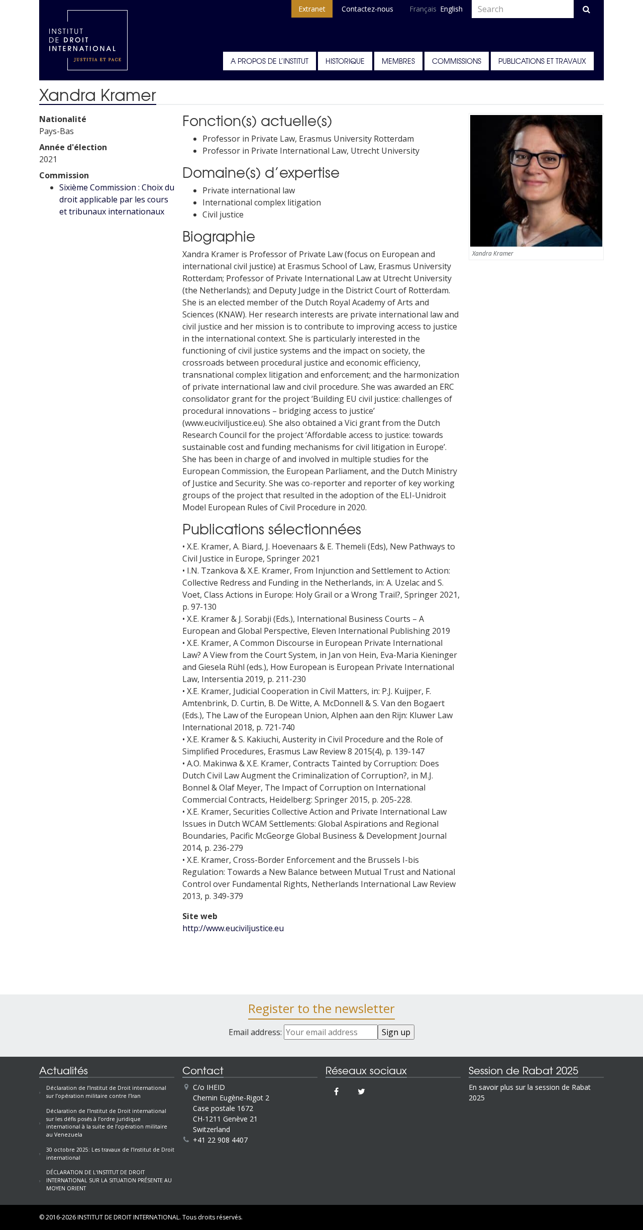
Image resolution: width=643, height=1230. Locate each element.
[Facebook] (336, 1091)
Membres (398, 61)
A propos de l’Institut (269, 61)
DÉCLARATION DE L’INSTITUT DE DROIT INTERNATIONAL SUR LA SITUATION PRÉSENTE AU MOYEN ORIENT (109, 1180)
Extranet (312, 9)
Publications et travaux (542, 61)
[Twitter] (361, 1091)
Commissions (456, 61)
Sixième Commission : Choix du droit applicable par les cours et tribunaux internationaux (116, 199)
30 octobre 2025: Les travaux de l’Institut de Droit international (110, 1153)
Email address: (256, 1032)
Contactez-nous (367, 9)
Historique (345, 61)
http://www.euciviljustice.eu (233, 928)
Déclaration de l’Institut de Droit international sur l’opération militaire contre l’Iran (106, 1091)
